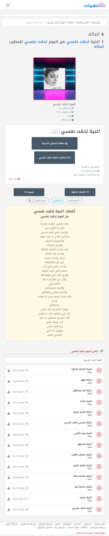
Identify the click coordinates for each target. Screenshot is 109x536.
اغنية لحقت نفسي (35, 22)
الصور (57, 524)
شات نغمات (73, 527)
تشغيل (55, 132)
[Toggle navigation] (8, 5)
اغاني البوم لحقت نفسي (85, 351)
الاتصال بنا (60, 527)
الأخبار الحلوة (79, 192)
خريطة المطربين (28, 524)
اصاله (71, 22)
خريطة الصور (12, 524)
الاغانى (77, 524)
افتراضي (58, 200)
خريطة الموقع (46, 524)
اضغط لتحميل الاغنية (53, 143)
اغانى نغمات (100, 524)
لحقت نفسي (77, 41)
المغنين (87, 524)
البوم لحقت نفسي (56, 22)
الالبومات (67, 524)
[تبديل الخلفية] (30, 200)
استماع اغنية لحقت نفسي (53, 157)
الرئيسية (96, 22)
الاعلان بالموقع (45, 527)
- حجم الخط (41, 200)
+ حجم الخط (74, 200)
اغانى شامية (83, 22)
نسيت (30, 192)
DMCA (84, 527)
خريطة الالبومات (98, 527)
